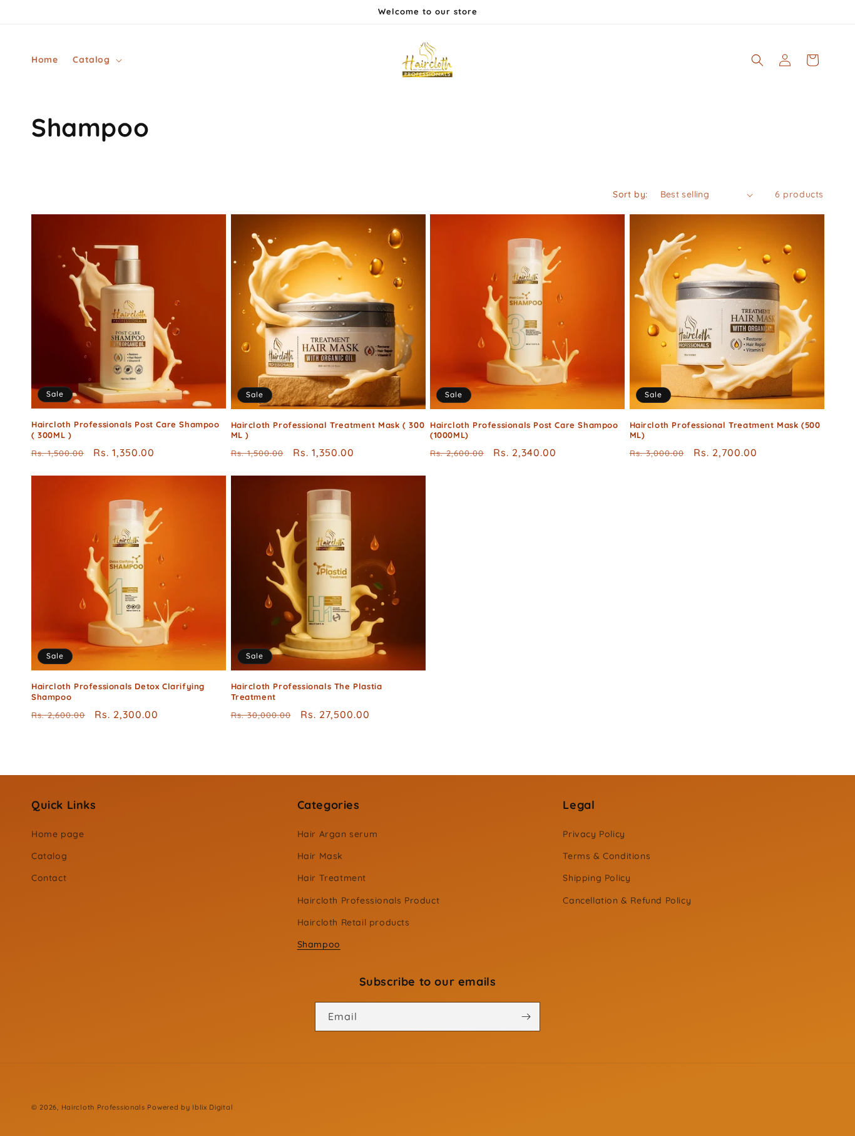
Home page (57, 834)
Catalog (49, 856)
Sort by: (630, 194)
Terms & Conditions (606, 856)
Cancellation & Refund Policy (627, 900)
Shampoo (318, 944)
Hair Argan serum (337, 834)
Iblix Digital (212, 1107)
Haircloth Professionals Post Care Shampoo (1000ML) (524, 430)
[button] (95, 59)
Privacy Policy (594, 834)
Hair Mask (320, 856)
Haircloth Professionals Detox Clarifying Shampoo (118, 691)
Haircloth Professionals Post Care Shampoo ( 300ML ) (125, 429)
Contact (48, 877)
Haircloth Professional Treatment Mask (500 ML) (725, 430)
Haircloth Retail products (353, 922)
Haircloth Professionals (103, 1107)
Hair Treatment (331, 877)
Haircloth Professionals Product (368, 900)
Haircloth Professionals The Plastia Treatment (306, 691)
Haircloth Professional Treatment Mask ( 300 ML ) (328, 430)
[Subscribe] (526, 1016)
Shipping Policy (596, 877)
